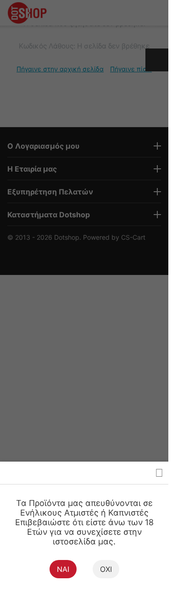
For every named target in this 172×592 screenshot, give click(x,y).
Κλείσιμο (159, 473)
